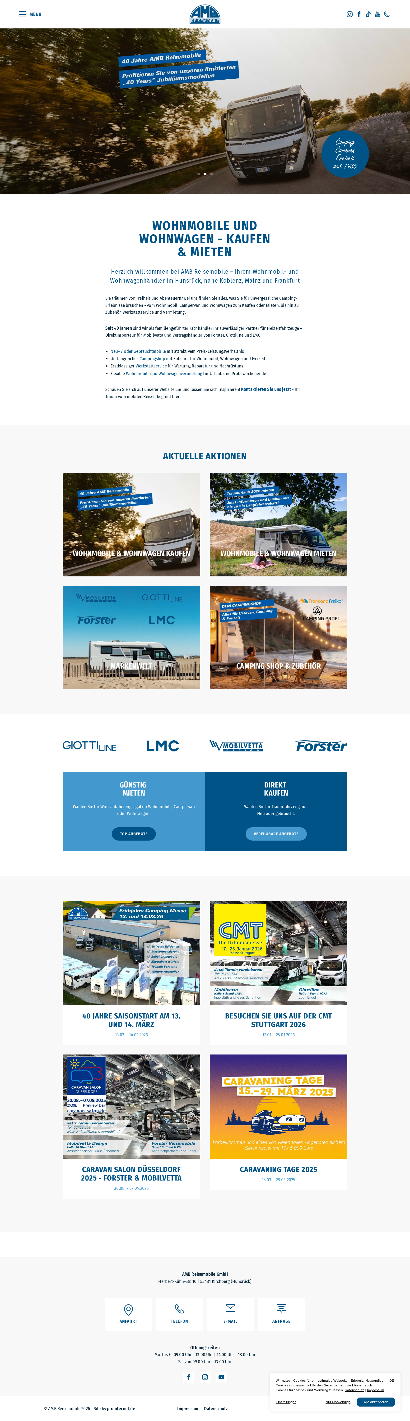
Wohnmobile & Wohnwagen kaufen (131, 553)
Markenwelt (131, 666)
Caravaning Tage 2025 (278, 1169)
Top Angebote (134, 833)
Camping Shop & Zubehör (278, 666)
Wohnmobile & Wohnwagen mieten (278, 553)
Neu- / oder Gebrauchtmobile (138, 351)
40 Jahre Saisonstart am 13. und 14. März (131, 1020)
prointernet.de (121, 1408)
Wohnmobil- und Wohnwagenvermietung (164, 373)
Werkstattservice (151, 366)
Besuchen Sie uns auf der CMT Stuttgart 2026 (278, 1020)
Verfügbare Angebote (276, 833)
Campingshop (152, 358)
